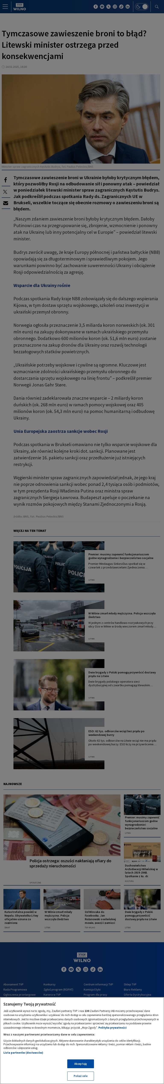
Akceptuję (80, 1064)
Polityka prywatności (112, 1027)
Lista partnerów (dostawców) (23, 1052)
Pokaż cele (80, 1076)
